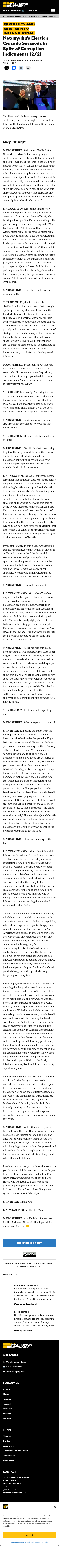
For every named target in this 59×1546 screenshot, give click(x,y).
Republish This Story (29, 1242)
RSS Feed (7, 1418)
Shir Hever (36, 60)
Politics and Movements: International (19, 28)
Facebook (7, 1404)
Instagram (7, 1399)
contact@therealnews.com (14, 1493)
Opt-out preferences (18, 1542)
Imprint (45, 1542)
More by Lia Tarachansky (26, 1304)
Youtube (6, 1389)
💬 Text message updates (14, 1372)
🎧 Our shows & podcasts (14, 1362)
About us (32, 11)
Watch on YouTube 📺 (13, 11)
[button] (54, 1506)
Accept (29, 1535)
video (16, 1275)
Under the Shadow (13, 17)
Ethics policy (8, 1460)
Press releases (9, 1456)
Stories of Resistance (31, 17)
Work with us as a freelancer (15, 1451)
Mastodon (7, 1409)
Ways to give (8, 1446)
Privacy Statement (34, 1542)
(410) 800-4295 (9, 1489)
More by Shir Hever (23, 1331)
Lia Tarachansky (15, 60)
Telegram (7, 1414)
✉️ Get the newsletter (12, 1367)
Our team (7, 1441)
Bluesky (6, 1394)
